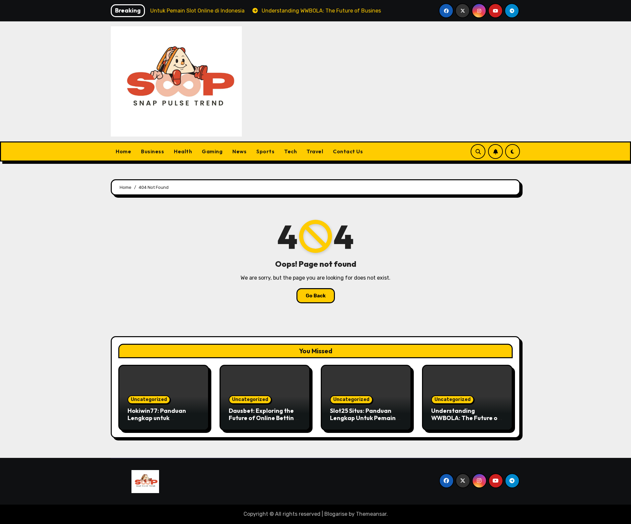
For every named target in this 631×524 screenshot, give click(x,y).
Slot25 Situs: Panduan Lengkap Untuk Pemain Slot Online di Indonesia (363, 418)
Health (183, 151)
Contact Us (348, 151)
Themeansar (371, 514)
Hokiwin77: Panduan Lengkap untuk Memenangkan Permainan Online (157, 421)
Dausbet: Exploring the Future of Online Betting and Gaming (263, 418)
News (239, 151)
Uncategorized (149, 399)
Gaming (212, 151)
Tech (290, 151)
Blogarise (335, 514)
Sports (265, 151)
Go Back (316, 296)
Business (152, 151)
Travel (315, 151)
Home (123, 151)
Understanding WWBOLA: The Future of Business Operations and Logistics (466, 421)
